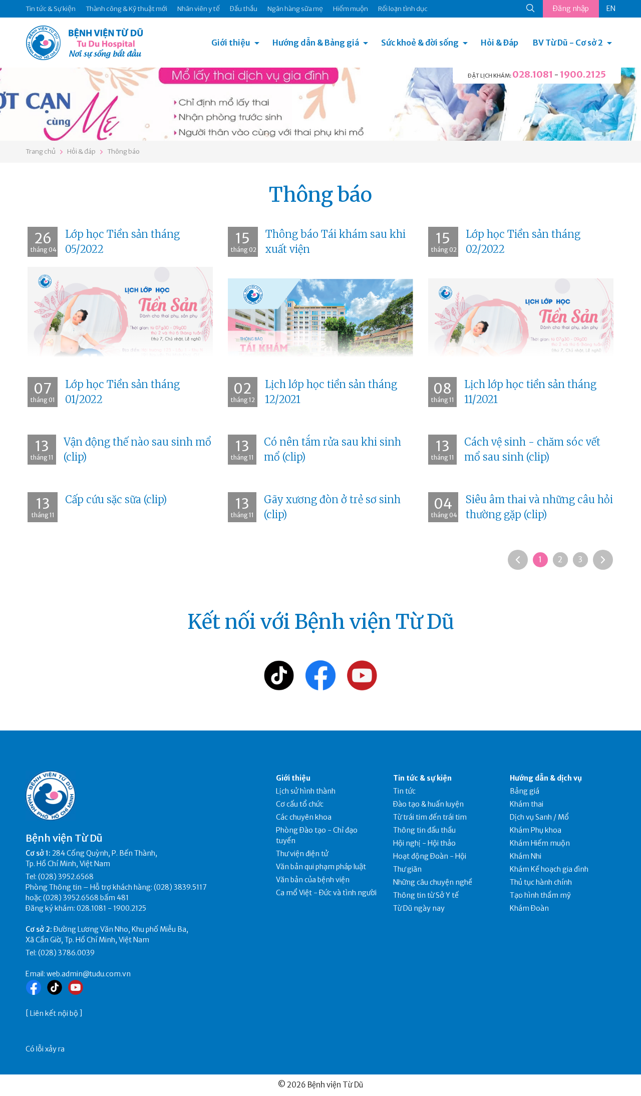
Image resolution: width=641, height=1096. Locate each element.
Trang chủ (41, 151)
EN (610, 8)
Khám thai (526, 804)
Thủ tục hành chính (541, 882)
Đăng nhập (571, 8)
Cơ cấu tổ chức (300, 804)
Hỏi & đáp (81, 151)
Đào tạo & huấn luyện (428, 804)
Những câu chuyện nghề (432, 882)
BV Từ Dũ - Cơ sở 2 (568, 43)
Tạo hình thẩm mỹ (540, 895)
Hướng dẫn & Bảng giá (315, 43)
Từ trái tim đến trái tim (430, 817)
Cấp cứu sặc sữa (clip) (116, 499)
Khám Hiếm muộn (540, 843)
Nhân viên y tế (198, 9)
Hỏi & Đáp (499, 43)
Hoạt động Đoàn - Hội (429, 856)
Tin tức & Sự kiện (51, 9)
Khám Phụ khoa (535, 830)
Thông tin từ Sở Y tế (426, 895)
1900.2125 (583, 74)
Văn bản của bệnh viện (313, 879)
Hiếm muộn (350, 9)
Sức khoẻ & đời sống (420, 43)
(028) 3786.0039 (66, 952)
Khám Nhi (525, 856)
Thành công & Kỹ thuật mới (126, 9)
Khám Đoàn (529, 908)
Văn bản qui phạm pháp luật (321, 866)
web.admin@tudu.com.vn (89, 973)
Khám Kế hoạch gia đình (549, 869)
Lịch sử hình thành (306, 791)
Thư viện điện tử (302, 853)
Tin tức (404, 791)
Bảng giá (524, 791)
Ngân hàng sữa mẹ (295, 9)
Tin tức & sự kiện (422, 778)
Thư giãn (407, 869)
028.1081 (532, 74)
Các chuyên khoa (304, 817)
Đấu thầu (243, 9)
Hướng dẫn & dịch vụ (546, 778)
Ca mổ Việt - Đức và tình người (326, 892)
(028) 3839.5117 (180, 887)
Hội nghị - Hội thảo (424, 843)
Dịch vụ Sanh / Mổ (539, 817)
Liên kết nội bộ (54, 1013)
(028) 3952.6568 (66, 876)
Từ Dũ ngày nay (419, 908)
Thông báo (123, 151)
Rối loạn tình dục (403, 9)
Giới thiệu (230, 43)
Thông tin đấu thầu (424, 830)
